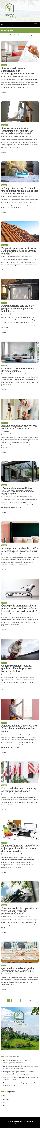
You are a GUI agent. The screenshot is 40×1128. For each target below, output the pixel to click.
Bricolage (4, 125)
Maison (4, 65)
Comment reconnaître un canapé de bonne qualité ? (19, 370)
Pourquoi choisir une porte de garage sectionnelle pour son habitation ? (17, 308)
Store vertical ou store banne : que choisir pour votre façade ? (19, 790)
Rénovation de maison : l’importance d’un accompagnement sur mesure (17, 71)
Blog (4, 1096)
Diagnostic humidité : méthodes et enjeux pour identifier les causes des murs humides (19, 848)
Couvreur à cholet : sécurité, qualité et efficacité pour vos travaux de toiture (16, 668)
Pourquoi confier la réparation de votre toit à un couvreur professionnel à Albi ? (19, 911)
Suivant (28, 1000)
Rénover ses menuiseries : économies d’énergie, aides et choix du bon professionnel (17, 131)
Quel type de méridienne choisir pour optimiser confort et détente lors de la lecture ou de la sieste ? (19, 608)
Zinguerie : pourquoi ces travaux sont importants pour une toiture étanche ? (18, 251)
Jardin (3, 965)
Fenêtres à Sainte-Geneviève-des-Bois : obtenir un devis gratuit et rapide (19, 728)
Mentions (26, 1124)
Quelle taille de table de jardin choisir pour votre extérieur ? (17, 970)
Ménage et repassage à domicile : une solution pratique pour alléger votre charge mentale (19, 191)
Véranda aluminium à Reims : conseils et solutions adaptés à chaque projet (17, 491)
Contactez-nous (15, 1124)
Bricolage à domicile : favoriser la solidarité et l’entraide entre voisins (19, 428)
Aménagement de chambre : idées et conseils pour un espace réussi (19, 550)
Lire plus (3, 92)
